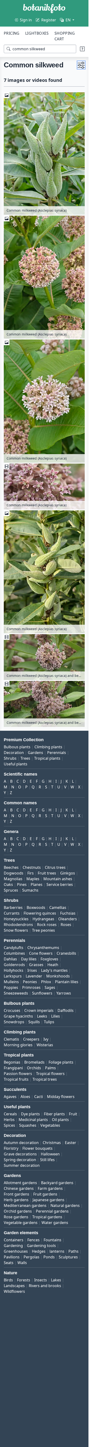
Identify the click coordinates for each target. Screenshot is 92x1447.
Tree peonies (43, 930)
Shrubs (10, 758)
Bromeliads (34, 1062)
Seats (8, 1262)
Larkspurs (13, 976)
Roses (66, 924)
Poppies (11, 987)
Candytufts (13, 947)
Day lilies (29, 959)
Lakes (56, 1280)
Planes (36, 884)
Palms (50, 1067)
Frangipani (13, 1067)
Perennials (56, 752)
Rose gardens (16, 1216)
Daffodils (66, 1010)
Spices (9, 1125)
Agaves (10, 1096)
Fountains (52, 1239)
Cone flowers (41, 953)
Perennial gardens (52, 1211)
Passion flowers (18, 1073)
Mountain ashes (57, 878)
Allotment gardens (20, 1182)
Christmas (52, 1142)
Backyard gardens (57, 1182)
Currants (12, 913)
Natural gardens (65, 1205)
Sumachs (30, 890)
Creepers (31, 1039)
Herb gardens (16, 1199)
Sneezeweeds (16, 993)
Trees (25, 758)
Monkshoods (58, 976)
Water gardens (55, 1222)
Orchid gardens (18, 1211)
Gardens (35, 752)
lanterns (57, 1251)
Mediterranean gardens (25, 1205)
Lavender (34, 976)
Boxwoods (36, 907)
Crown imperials (39, 1010)
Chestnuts (32, 867)
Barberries (13, 907)
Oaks (8, 884)
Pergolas (31, 1257)
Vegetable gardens (21, 1222)
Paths (73, 1251)
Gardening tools (41, 1245)
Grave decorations (20, 1154)
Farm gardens (50, 1188)
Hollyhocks (13, 970)
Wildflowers (14, 1291)
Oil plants (60, 1119)
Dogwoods (13, 873)
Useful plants (15, 764)
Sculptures (68, 1257)
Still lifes (47, 1159)
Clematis (11, 1039)
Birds (8, 1280)
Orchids (34, 1067)
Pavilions (12, 1257)
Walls (22, 1262)
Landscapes (14, 1285)
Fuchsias (67, 913)
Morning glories (18, 1044)
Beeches (11, 867)
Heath (52, 964)
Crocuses (12, 1010)
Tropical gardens (47, 1216)
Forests (23, 1280)
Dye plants (30, 1114)
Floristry (11, 1148)
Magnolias (13, 878)
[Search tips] (82, 49)
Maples (32, 878)
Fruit (73, 1114)
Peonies (30, 981)
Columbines (14, 953)
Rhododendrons (18, 924)
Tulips (49, 1021)
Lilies (55, 1016)
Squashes (27, 1125)
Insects (40, 1280)
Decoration (14, 752)
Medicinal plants (33, 1119)
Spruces (11, 890)
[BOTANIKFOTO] (44, 8)
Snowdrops (14, 1021)
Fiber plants (54, 1114)
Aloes (25, 1096)
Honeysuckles (16, 918)
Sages (50, 987)
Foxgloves (49, 959)
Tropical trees (45, 1079)
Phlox (46, 981)
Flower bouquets (37, 1148)
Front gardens (16, 1194)
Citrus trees (55, 867)
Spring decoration (20, 1159)
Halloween (50, 1154)
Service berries (59, 884)
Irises (32, 970)
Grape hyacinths (18, 1016)
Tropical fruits (16, 1079)
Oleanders (67, 918)
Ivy (45, 1039)
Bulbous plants (17, 746)
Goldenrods (14, 964)
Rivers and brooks (45, 1285)
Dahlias (10, 959)
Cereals (10, 1114)
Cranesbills (66, 953)
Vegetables (50, 1125)
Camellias (57, 907)
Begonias (12, 1062)
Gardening (13, 1245)
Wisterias (45, 1044)
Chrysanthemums (43, 947)
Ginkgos (67, 873)
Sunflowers (42, 993)
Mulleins (11, 981)
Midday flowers (61, 1096)
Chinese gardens (19, 1188)
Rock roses (47, 924)
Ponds (49, 1257)
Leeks (42, 1016)
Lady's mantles (54, 970)
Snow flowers (16, 930)
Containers (13, 1239)
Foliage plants (61, 1062)
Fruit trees (47, 873)
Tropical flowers (50, 1073)
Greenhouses (16, 1251)
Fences (33, 1239)
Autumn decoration (21, 1142)
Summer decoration (22, 1165)
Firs (30, 873)
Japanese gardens (48, 1199)
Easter (70, 1142)
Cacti (38, 1096)
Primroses (31, 987)
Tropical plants (47, 758)
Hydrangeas (43, 918)
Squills (34, 1021)
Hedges (39, 1251)
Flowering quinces (40, 913)
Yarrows (63, 993)
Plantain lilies (66, 981)
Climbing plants (48, 746)
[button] (81, 65)
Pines (22, 884)
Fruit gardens (45, 1194)
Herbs (9, 1119)
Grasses (36, 964)
